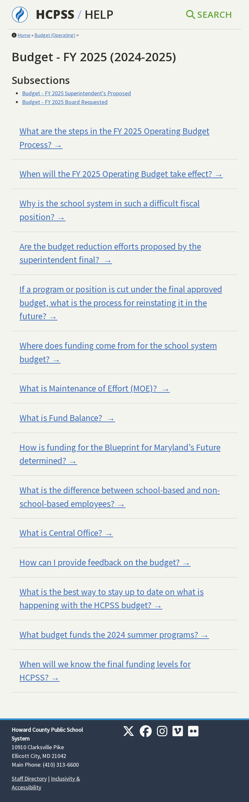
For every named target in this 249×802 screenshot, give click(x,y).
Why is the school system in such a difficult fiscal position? (109, 210)
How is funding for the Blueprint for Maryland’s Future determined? (119, 454)
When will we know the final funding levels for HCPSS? (105, 670)
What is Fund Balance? (61, 418)
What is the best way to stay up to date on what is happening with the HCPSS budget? (111, 598)
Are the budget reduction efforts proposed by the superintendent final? (110, 253)
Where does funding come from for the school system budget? (118, 352)
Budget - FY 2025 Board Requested (65, 102)
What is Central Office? (60, 533)
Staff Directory (29, 778)
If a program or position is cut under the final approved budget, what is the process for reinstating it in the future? (120, 303)
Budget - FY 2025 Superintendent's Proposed (76, 93)
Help (99, 14)
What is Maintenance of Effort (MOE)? (89, 388)
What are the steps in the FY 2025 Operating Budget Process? (114, 137)
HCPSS (55, 14)
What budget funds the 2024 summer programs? (108, 634)
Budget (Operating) (54, 35)
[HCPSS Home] (20, 14)
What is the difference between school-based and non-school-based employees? (119, 496)
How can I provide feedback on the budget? (99, 562)
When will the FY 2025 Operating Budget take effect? (115, 174)
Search (213, 14)
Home (24, 35)
